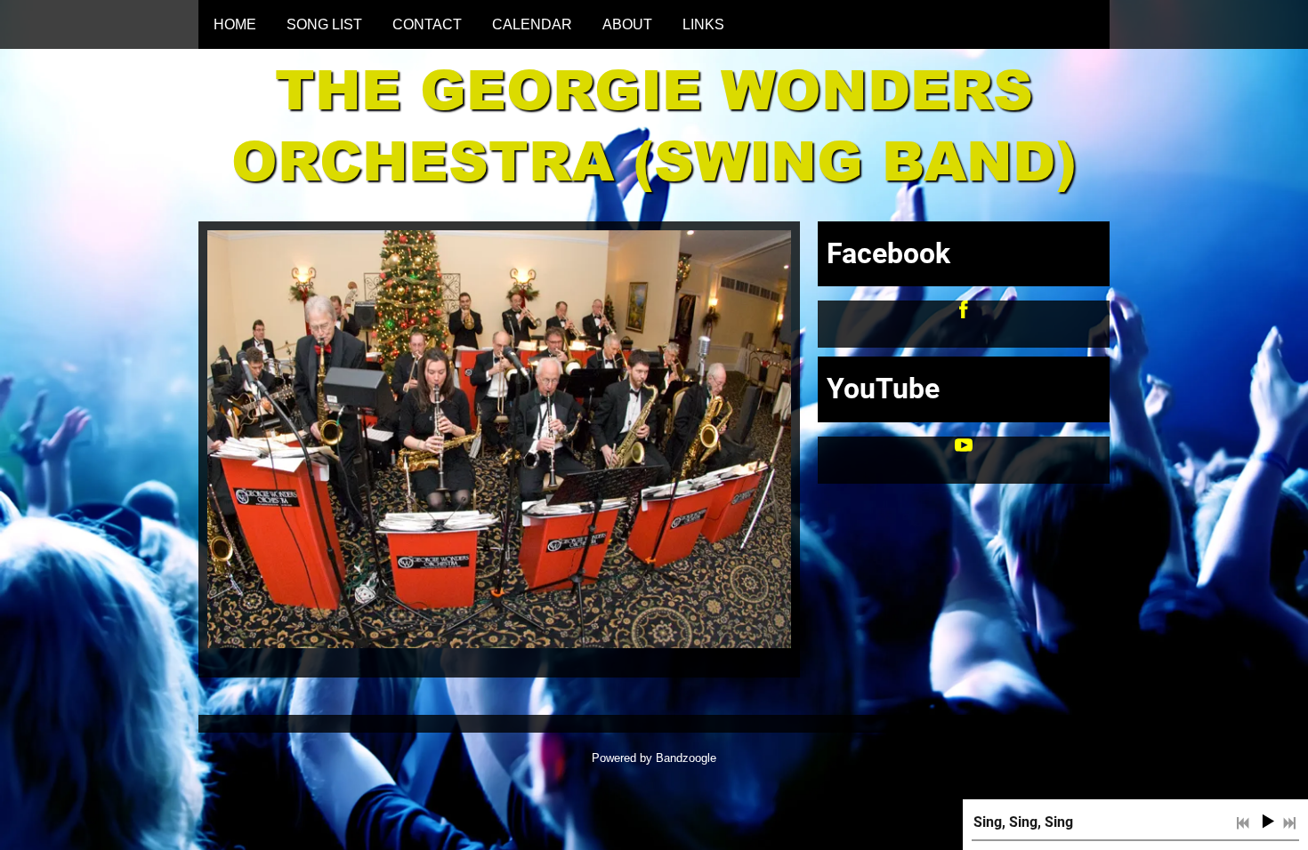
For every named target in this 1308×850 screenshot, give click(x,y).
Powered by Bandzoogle (654, 758)
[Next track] (1289, 823)
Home (235, 24)
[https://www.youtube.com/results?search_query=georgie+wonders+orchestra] (964, 449)
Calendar (532, 24)
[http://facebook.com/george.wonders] (964, 313)
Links (703, 24)
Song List (324, 24)
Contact (427, 24)
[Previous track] (1243, 823)
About (627, 24)
